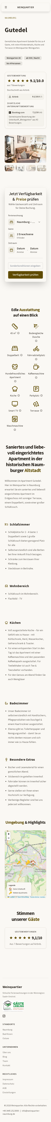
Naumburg (7, 1029)
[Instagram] (4, 1016)
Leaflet (12, 897)
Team (5, 1061)
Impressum (8, 1079)
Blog (5, 1056)
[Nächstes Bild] (43, 148)
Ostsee (6, 1038)
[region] (25, 864)
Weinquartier (25, 7)
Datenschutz (8, 1083)
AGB (5, 1088)
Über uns (7, 1052)
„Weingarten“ (25, 119)
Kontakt (6, 1065)
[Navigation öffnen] (6, 7)
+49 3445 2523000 (11, 1110)
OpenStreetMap (23, 897)
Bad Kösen (8, 1034)
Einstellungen (9, 1092)
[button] (15, 329)
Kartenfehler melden (37, 897)
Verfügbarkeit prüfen (25, 274)
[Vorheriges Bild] (8, 148)
